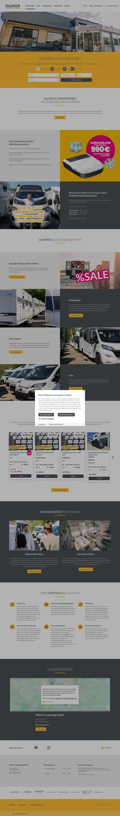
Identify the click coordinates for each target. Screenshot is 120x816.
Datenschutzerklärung (56, 424)
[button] (46, 414)
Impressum (41, 424)
